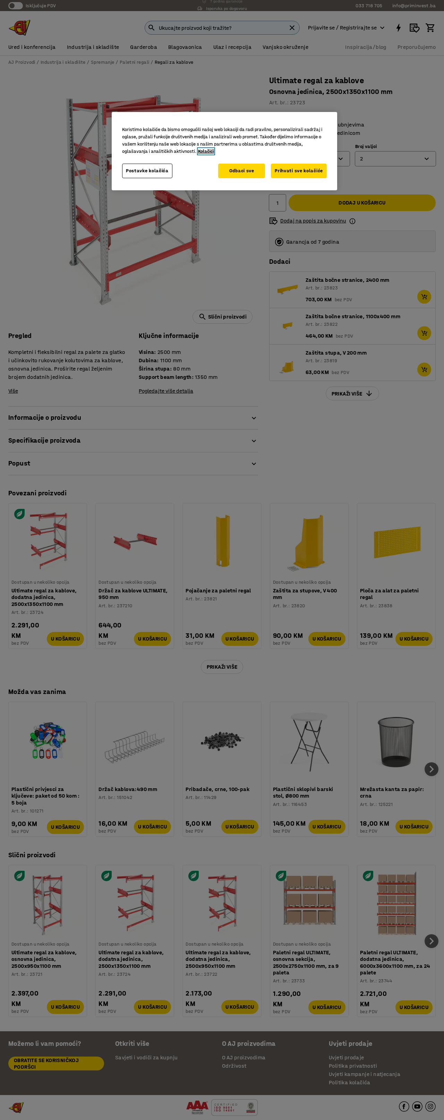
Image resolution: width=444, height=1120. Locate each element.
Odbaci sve (241, 171)
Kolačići (206, 151)
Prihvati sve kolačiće (299, 171)
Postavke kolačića (147, 171)
